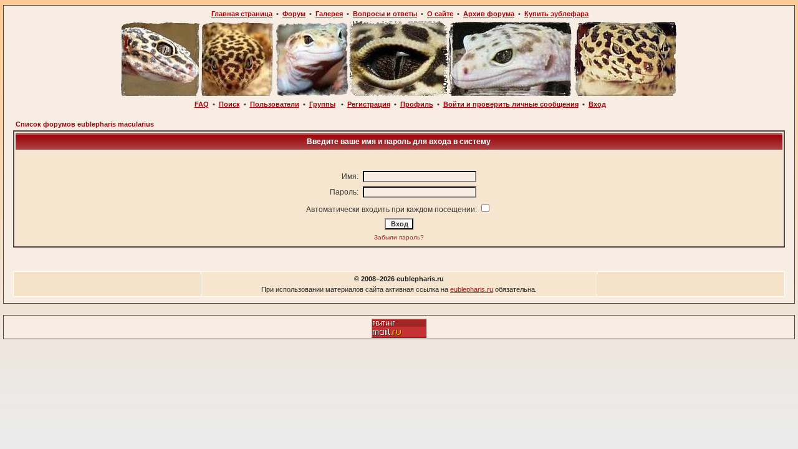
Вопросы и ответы (385, 13)
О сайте (440, 13)
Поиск (229, 104)
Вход (597, 104)
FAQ (202, 104)
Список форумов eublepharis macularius (85, 124)
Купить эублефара (556, 13)
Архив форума (488, 13)
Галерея (329, 13)
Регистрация (368, 104)
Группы (322, 104)
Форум (293, 13)
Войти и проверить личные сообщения (511, 104)
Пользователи (274, 104)
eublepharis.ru (471, 289)
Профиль (416, 104)
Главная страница (241, 13)
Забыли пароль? (399, 237)
